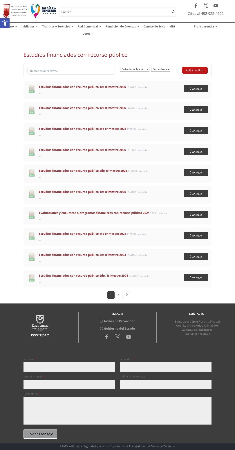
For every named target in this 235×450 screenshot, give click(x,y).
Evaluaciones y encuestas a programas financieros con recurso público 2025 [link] (94, 213)
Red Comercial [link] (88, 26)
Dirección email (34, 376)
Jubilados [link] (27, 26)
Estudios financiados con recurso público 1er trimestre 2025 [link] (82, 192)
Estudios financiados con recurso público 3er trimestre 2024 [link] (82, 255)
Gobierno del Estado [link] (119, 328)
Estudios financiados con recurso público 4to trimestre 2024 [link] (82, 234)
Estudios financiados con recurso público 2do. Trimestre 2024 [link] (83, 276)
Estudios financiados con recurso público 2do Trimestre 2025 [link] (83, 171)
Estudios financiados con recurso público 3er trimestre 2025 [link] (82, 150)
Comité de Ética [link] (154, 26)
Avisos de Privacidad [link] (119, 321)
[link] (5, 23)
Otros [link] (86, 33)
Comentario (32, 394)
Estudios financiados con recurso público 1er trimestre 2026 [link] (82, 87)
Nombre (30, 359)
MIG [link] (172, 26)
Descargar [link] (195, 88)
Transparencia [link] (204, 26)
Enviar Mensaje (40, 434)
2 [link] (119, 295)
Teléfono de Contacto (133, 376)
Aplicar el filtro (195, 70)
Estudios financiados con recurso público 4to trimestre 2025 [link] (82, 129)
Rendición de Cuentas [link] (121, 26)
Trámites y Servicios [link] (56, 26)
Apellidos (127, 359)
